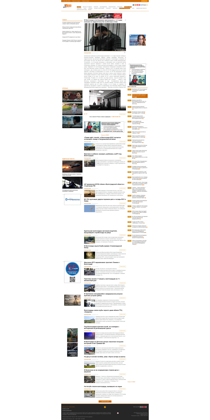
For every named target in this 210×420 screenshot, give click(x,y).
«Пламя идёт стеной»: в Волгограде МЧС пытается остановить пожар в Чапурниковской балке (139, 183)
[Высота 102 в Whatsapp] (145, 5)
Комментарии (122, 114)
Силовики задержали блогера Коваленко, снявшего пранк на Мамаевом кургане (71, 23)
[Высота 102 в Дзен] (139, 5)
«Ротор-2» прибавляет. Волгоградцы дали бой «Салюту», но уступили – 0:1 (139, 207)
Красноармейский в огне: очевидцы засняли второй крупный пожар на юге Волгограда (139, 178)
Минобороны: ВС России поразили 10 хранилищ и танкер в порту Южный (139, 90)
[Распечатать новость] (125, 20)
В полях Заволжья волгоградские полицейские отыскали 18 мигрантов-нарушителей (139, 236)
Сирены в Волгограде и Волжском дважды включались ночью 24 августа (139, 151)
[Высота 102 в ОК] (135, 5)
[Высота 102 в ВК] (133, 5)
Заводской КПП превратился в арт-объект (71, 37)
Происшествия (87, 158)
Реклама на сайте (65, 408)
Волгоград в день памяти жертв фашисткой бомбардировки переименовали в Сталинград (139, 231)
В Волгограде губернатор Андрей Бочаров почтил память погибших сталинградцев (139, 212)
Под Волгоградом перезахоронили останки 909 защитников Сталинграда (139, 201)
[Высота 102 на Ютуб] (137, 5)
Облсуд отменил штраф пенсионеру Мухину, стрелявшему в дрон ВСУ (71, 28)
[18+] (147, 5)
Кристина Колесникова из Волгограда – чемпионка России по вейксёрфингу (139, 127)
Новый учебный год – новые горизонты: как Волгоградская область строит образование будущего (71, 32)
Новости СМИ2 (105, 135)
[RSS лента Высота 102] (146, 407)
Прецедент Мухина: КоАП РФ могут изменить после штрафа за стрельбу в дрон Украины (72, 41)
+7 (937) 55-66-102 (115, 116)
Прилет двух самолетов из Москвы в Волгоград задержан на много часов (139, 146)
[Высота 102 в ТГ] (141, 5)
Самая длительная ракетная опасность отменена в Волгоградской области (138, 141)
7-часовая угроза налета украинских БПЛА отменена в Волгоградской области (138, 117)
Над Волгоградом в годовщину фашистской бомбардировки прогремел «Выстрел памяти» (138, 196)
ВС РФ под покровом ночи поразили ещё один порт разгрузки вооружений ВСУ (140, 217)
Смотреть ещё (105, 401)
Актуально (65, 88)
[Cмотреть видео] (136, 97)
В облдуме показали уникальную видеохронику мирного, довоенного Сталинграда (139, 167)
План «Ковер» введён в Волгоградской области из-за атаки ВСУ (139, 157)
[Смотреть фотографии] (135, 91)
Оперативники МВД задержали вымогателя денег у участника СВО (139, 96)
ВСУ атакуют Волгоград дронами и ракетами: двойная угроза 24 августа (139, 162)
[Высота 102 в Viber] (143, 5)
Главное (64, 19)
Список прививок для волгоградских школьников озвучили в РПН (138, 122)
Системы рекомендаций (66, 410)
